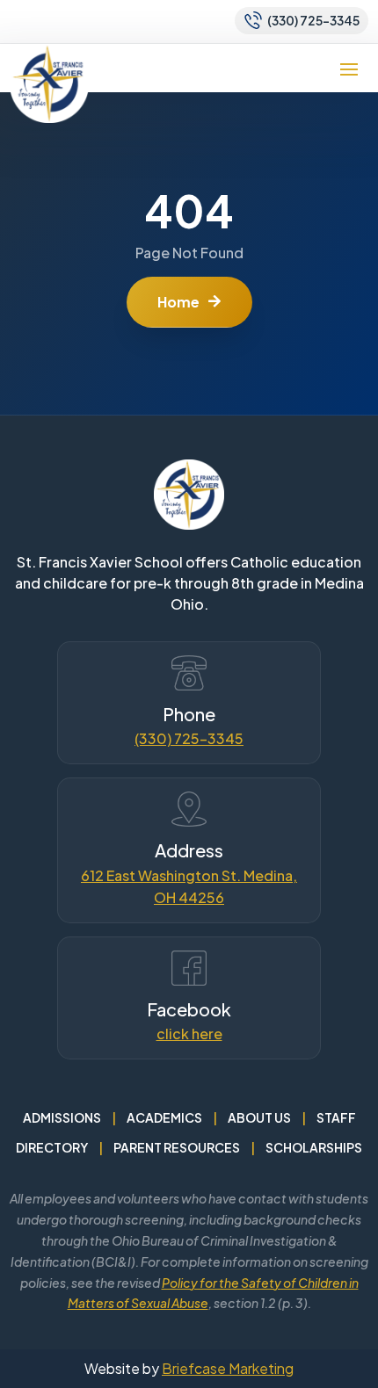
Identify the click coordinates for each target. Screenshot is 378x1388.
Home (178, 302)
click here (189, 1033)
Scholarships (313, 1147)
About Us (259, 1117)
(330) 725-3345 (189, 738)
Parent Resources (176, 1147)
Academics (164, 1117)
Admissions (62, 1117)
